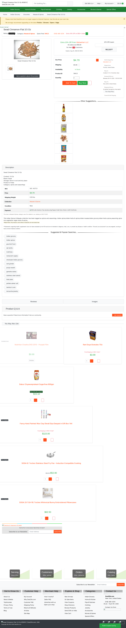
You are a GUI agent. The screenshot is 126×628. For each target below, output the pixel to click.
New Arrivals (69, 596)
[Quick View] (95, 361)
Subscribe (57, 531)
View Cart (68, 613)
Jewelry (69, 9)
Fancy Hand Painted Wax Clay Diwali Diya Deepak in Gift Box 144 (46, 424)
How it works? (49, 596)
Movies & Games (96, 9)
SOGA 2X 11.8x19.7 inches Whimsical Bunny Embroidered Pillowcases (47, 502)
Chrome (46, 22)
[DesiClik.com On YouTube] (18, 584)
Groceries (26, 14)
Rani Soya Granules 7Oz (92, 345)
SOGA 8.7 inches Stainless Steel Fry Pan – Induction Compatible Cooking (51, 463)
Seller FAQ (47, 599)
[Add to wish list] (90, 83)
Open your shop (49, 605)
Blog (5, 610)
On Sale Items (69, 599)
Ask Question (118, 315)
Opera (52, 22)
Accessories (81, 9)
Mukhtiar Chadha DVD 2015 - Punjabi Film (32, 345)
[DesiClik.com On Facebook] (7, 584)
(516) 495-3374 (59, 33)
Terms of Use (8, 608)
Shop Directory (69, 605)
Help (98, 3)
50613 (47, 33)
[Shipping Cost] (79, 65)
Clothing (59, 9)
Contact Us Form (110, 607)
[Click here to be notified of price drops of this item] (97, 60)
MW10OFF (109, 50)
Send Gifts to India (71, 610)
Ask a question (27, 76)
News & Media (8, 599)
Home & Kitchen (30, 9)
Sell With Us (88, 3)
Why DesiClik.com (30, 599)
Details (31, 360)
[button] (108, 3)
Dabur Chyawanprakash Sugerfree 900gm (36, 384)
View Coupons (69, 602)
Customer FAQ (28, 602)
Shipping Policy (29, 605)
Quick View (118, 29)
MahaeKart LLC (82, 42)
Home (5, 14)
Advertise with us (50, 602)
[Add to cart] (91, 361)
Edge (57, 22)
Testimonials (8, 602)
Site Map (27, 613)
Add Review (12, 33)
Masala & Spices (38, 14)
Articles (26, 610)
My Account (28, 596)
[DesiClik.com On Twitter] (3, 584)
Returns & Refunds (30, 608)
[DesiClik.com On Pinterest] (10, 584)
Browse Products (70, 608)
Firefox (39, 22)
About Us (7, 596)
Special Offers (111, 9)
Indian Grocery (15, 9)
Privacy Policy (8, 605)
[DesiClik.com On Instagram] (14, 584)
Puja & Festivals (46, 9)
